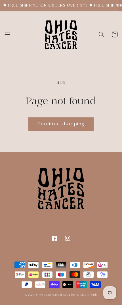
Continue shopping (61, 124)
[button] (7, 34)
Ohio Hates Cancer (49, 295)
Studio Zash (89, 295)
